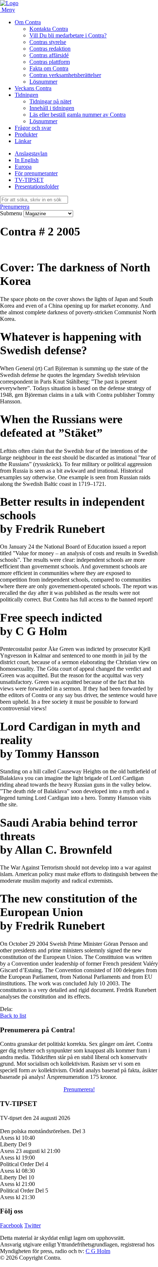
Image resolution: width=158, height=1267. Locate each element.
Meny (8, 10)
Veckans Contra (33, 88)
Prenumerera (14, 207)
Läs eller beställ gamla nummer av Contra (77, 114)
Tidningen (26, 95)
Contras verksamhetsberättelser (65, 75)
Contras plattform (49, 62)
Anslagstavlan (31, 153)
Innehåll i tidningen (51, 108)
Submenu (11, 213)
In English (27, 160)
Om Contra (28, 22)
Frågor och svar (33, 128)
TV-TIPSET (29, 180)
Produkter (26, 134)
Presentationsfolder (37, 186)
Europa (23, 167)
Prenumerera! (79, 1089)
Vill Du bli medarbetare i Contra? (68, 35)
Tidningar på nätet (50, 101)
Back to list (13, 1015)
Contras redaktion (50, 48)
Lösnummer (43, 81)
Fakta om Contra (48, 68)
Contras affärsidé (49, 55)
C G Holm (98, 1251)
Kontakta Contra (48, 29)
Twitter (32, 1225)
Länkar (23, 141)
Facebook (11, 1225)
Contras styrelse (47, 42)
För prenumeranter (36, 173)
